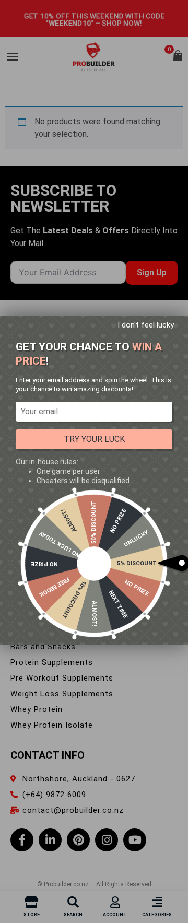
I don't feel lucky (146, 325)
